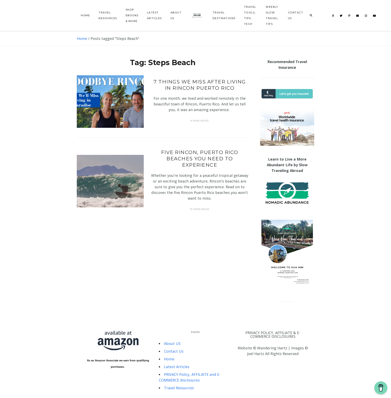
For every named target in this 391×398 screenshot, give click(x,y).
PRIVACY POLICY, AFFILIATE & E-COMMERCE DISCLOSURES (272, 334)
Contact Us (295, 15)
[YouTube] (374, 15)
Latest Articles (154, 15)
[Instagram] (366, 15)
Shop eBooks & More (132, 15)
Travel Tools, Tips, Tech (250, 15)
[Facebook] (333, 15)
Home (85, 15)
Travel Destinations (224, 15)
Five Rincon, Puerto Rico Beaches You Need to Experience (199, 158)
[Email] (357, 15)
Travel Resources (108, 15)
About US (176, 15)
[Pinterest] (349, 15)
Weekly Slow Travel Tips (272, 15)
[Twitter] (341, 15)
